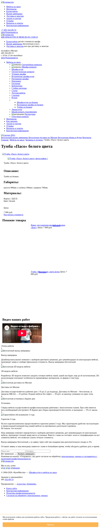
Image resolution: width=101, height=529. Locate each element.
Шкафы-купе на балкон (27, 102)
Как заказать (11, 121)
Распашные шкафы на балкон (30, 105)
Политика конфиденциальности (20, 493)
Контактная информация (17, 25)
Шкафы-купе (17, 69)
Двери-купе (17, 109)
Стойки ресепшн (19, 88)
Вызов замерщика (14, 14)
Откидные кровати (20, 116)
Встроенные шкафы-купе (23, 76)
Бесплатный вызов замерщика (14, 137)
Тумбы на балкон (24, 107)
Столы (14, 90)
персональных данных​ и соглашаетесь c (79, 456)
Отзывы (10, 21)
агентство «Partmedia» (27, 484)
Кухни (14, 98)
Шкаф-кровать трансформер (24, 112)
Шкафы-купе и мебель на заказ (43, 472)
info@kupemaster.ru (9, 32)
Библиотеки (17, 86)
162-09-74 (9, 479)
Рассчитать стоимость (13, 215)
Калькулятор (12, 11)
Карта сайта (11, 488)
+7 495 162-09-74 (8, 30)
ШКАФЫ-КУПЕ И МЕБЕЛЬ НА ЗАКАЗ (19, 37)
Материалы (11, 9)
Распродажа (30, 114)
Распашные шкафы (20, 79)
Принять (50, 525)
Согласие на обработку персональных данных (27, 495)
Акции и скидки (13, 18)
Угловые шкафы (19, 74)
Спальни (15, 95)
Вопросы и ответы (14, 23)
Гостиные (16, 83)
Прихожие (16, 81)
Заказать (56, 225)
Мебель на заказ (13, 7)
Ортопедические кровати (23, 72)
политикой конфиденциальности (16, 459)
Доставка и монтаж (15, 16)
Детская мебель (18, 93)
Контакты (86, 137)
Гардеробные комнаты (32, 64)
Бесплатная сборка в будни (70, 137)
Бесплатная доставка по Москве (43, 137)
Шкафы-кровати (29, 67)
